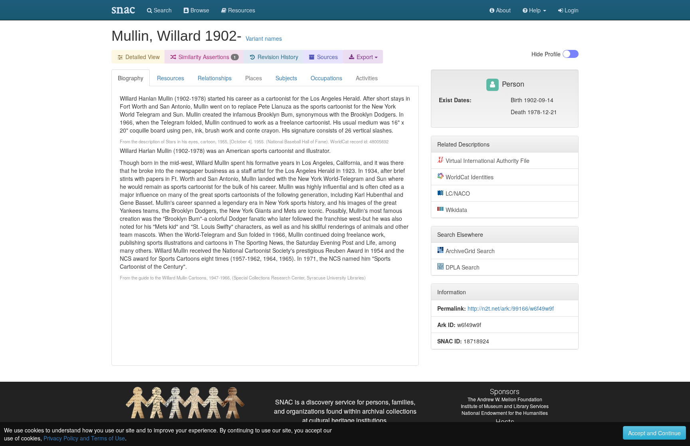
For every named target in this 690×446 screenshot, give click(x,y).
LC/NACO (458, 193)
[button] (534, 10)
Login (571, 10)
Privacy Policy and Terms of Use (84, 438)
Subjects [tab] (286, 78)
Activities (367, 78)
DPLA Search (463, 267)
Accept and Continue (654, 433)
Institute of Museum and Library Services (505, 405)
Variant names (264, 38)
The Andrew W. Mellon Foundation (505, 399)
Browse (199, 10)
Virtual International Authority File (487, 161)
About (502, 10)
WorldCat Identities (470, 177)
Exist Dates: (455, 100)
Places (253, 78)
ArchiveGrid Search (470, 251)
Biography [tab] (130, 78)
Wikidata (456, 210)
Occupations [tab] (326, 78)
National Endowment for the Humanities (505, 412)
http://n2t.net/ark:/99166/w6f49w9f (511, 308)
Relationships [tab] (215, 78)
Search (162, 10)
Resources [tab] (170, 78)
